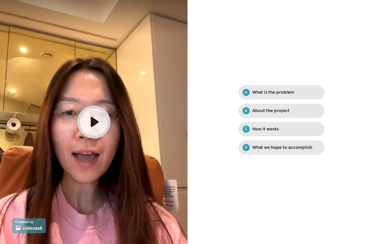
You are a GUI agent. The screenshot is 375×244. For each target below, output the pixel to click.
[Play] (94, 122)
